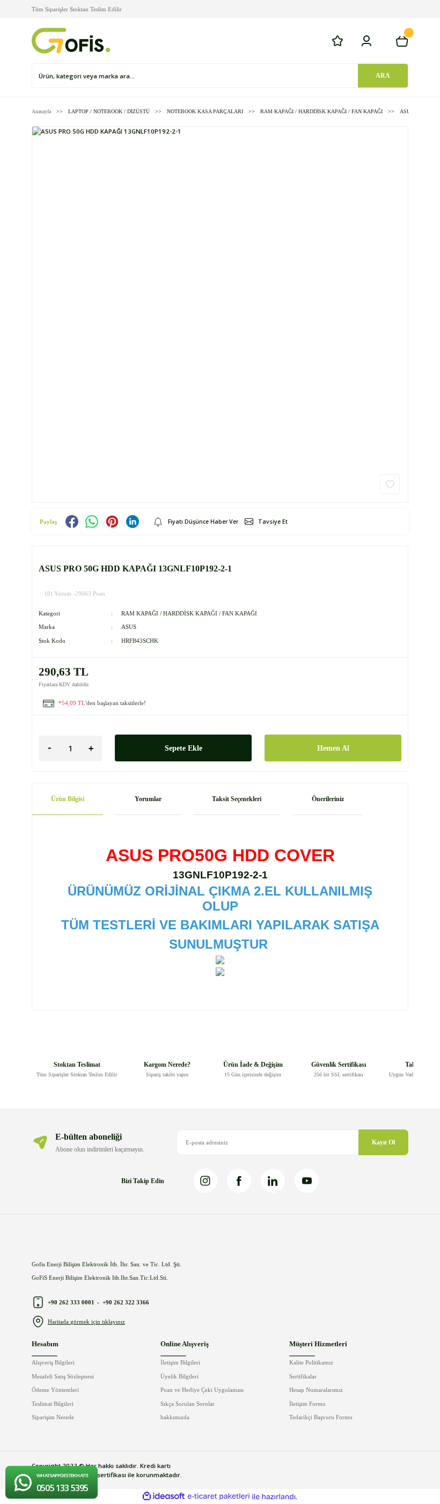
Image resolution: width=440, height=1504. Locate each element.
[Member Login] (366, 40)
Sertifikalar (303, 1376)
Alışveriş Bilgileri (53, 1362)
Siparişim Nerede (53, 1417)
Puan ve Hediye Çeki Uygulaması (202, 1389)
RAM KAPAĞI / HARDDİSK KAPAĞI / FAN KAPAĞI (189, 613)
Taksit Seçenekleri (236, 799)
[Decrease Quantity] (49, 748)
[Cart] (401, 40)
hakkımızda (174, 1417)
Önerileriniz (328, 799)
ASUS (128, 626)
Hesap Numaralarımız (316, 1389)
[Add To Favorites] (390, 484)
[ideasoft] (163, 1496)
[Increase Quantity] (91, 748)
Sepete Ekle (183, 748)
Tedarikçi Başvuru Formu (321, 1417)
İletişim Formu (307, 1403)
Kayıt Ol (383, 1142)
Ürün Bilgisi (67, 799)
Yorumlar (148, 799)
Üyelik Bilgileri (179, 1376)
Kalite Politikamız (311, 1362)
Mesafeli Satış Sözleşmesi (63, 1376)
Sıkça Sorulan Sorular (187, 1403)
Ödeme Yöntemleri (55, 1389)
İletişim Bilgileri (180, 1362)
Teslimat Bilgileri (53, 1403)
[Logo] (71, 41)
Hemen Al (333, 748)
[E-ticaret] (218, 1496)
